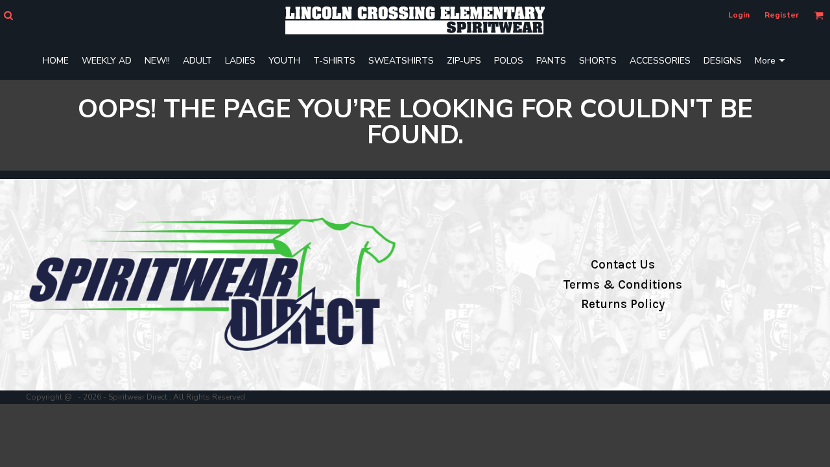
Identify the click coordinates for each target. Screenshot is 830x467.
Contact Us (623, 264)
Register (782, 15)
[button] (8, 15)
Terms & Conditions (622, 285)
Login (739, 15)
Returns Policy (623, 304)
